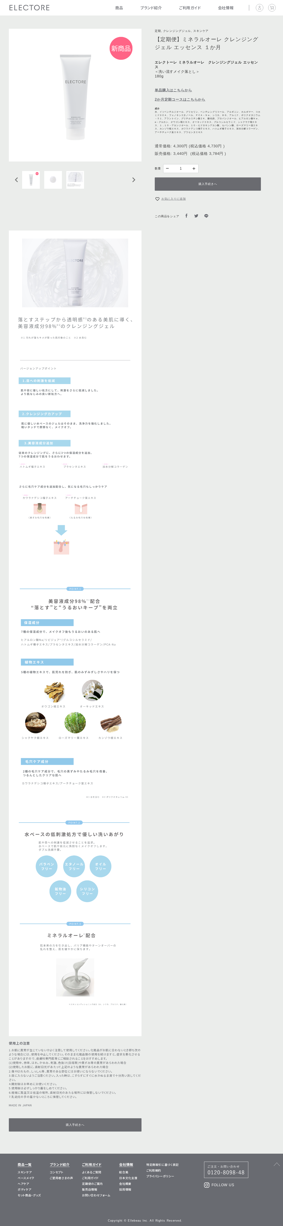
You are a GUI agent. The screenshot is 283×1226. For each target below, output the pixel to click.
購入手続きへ (208, 184)
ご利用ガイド (90, 1178)
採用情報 (125, 1189)
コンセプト (56, 1172)
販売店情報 (89, 1189)
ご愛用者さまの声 (61, 1178)
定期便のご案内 (92, 1184)
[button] (31, 180)
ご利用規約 (153, 1170)
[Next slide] (133, 180)
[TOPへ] (22, 1200)
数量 (158, 168)
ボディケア (24, 1189)
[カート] (272, 8)
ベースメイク (26, 1178)
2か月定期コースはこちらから (180, 99)
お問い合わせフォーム (96, 1195)
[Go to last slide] (17, 180)
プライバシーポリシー (160, 1176)
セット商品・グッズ (29, 1195)
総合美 (123, 1172)
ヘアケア (23, 1184)
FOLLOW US (223, 1185)
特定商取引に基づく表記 (162, 1165)
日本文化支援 (128, 1178)
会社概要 (125, 1184)
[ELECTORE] (29, 8)
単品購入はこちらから (173, 90)
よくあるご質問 (91, 1172)
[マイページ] (262, 8)
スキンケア (25, 1172)
